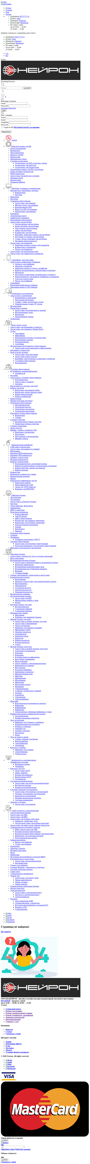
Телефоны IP (20, 373)
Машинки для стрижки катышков (28, 628)
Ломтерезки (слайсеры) (24, 672)
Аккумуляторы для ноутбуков (27, 224)
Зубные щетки (20, 754)
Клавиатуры (15, 472)
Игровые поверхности (19, 460)
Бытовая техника (18, 554)
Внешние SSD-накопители (21, 455)
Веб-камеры (15, 451)
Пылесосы (19, 638)
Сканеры (13, 535)
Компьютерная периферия (21, 445)
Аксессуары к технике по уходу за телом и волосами (31, 556)
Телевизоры (15, 319)
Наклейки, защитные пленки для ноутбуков (32, 235)
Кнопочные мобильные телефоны (24, 285)
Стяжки (18, 418)
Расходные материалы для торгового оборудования (35, 546)
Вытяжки (18, 571)
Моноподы (19, 272)
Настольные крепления (24, 300)
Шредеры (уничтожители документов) (25, 548)
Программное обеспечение (21, 220)
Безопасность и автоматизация (23, 760)
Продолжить (6, 132)
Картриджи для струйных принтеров (30, 523)
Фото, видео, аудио (19, 325)
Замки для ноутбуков (23, 230)
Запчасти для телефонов (24, 264)
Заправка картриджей (15, 1017)
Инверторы (14, 855)
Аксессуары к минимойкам (26, 624)
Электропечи (20, 697)
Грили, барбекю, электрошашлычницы (30, 663)
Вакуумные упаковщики (25, 659)
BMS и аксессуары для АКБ (26, 829)
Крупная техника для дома (21, 605)
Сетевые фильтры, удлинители (27, 903)
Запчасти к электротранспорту (27, 895)
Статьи (9, 1032)
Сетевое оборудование (20, 369)
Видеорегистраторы (23, 785)
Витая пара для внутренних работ (28, 392)
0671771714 (24, 16)
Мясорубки (19, 682)
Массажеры (19, 615)
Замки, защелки (21, 773)
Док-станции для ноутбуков (26, 228)
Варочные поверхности (24, 565)
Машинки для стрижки (24, 750)
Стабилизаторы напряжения (21, 874)
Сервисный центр (13, 1009)
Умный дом (15, 876)
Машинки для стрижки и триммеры (29, 722)
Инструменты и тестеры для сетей (24, 386)
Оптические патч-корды (24, 409)
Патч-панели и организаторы (26, 436)
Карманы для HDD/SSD (24, 489)
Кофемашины (20, 708)
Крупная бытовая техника (20, 596)
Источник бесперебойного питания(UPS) (31, 905)
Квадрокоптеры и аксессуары (22, 859)
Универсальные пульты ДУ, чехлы (28, 304)
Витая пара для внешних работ (27, 390)
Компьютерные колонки (20, 476)
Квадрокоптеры (21, 863)
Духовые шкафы (21, 573)
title (2, 1145)
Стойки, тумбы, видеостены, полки (29, 302)
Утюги (17, 645)
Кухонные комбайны (23, 670)
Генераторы (15, 846)
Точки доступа (16, 428)
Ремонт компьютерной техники (19, 1013)
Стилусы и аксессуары (24, 279)
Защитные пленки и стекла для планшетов (32, 245)
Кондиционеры (21, 584)
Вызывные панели (22, 764)
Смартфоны (15, 283)
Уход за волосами (17, 720)
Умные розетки (21, 884)
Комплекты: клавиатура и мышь (23, 474)
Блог (7, 12)
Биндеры (13, 504)
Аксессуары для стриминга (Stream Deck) (26, 329)
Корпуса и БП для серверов (26, 209)
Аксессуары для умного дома (26, 878)
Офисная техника (18, 495)
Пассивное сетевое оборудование (23, 413)
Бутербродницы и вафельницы (27, 657)
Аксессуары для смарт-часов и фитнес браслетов (29, 825)
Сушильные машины (23, 611)
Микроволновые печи (24, 674)
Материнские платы (18, 159)
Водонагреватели (22, 607)
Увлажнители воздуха (23, 592)
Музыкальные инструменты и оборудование (28, 346)
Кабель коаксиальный (23, 394)
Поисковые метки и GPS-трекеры (23, 287)
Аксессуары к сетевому (24, 382)
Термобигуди (20, 729)
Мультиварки (20, 680)
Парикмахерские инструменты (27, 724)
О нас (8, 1046)
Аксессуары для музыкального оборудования (33, 348)
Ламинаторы (15, 508)
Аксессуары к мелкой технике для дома (31, 621)
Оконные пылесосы (23, 632)
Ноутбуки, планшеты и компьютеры (25, 188)
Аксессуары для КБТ (23, 598)
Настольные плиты (22, 684)
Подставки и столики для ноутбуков (29, 237)
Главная (9, 10)
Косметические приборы (20, 594)
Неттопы (18, 195)
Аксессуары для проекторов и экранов (30, 310)
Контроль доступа (17, 769)
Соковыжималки (21, 689)
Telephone (5, 122)
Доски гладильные (22, 626)
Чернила (18, 531)
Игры (12, 853)
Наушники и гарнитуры (20, 350)
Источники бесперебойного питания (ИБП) (27, 857)
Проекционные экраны (24, 317)
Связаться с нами (13, 1034)
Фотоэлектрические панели (26, 838)
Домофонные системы (19, 762)
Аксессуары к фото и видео (26, 357)
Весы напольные (17, 558)
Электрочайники (22, 699)
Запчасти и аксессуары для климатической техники (35, 581)
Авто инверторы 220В (24, 901)
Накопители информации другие (23, 481)
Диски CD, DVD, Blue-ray (25, 487)
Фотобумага (20, 529)
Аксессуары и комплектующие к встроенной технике (36, 563)
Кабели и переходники (19, 462)
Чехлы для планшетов (24, 249)
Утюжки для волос (22, 731)
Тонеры (18, 527)
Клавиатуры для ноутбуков (26, 233)
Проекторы (19, 315)
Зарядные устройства (23, 266)
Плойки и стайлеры (23, 727)
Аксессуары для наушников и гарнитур (26, 327)
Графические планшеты (19, 218)
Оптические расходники (25, 411)
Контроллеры (15, 180)
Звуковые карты (16, 178)
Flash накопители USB (24, 485)
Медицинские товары (19, 613)
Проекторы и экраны (18, 308)
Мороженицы (20, 678)
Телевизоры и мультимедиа (22, 294)
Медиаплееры (15, 306)
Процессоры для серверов (25, 212)
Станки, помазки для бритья (26, 739)
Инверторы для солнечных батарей (29, 836)
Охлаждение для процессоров (27, 167)
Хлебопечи (19, 695)
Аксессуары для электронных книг (24, 251)
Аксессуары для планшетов (21, 243)
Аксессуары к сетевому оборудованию (25, 378)
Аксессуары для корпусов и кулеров (24, 176)
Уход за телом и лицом (19, 737)
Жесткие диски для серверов (26, 205)
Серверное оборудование (20, 201)
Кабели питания (21, 470)
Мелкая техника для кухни (21, 647)
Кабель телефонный (23, 396)
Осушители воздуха (23, 588)
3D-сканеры (15, 499)
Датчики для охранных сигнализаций (30, 794)
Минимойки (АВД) (22, 630)
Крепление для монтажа (24, 432)
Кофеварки (19, 705)
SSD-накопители (17, 153)
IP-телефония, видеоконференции (23, 371)
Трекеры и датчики (18, 802)
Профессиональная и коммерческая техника (27, 714)
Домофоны (19, 766)
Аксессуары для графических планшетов (26, 254)
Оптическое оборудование (20, 403)
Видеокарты (15, 151)
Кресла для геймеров (23, 842)
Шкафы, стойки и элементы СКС (23, 430)
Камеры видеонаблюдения (25, 787)
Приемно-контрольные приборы (28, 798)
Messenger (24, 23)
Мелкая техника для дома (20, 619)
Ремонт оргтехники (14, 1011)
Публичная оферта (14, 1044)
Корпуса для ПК (16, 155)
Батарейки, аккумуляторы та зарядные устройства (35, 359)
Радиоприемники (22, 342)
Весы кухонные (21, 661)
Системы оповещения (24, 800)
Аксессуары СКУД (22, 771)
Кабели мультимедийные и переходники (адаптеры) (36, 466)
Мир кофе (14, 701)
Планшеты (14, 214)
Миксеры (18, 676)
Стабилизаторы (21, 909)
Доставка (10, 1048)
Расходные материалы (19, 512)
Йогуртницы (20, 668)
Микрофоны (20, 336)
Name (3, 117)
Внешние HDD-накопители (21, 453)
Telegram (22, 21)
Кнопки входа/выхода (23, 775)
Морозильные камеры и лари (26, 600)
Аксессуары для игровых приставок (24, 819)
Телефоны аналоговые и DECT (27, 539)
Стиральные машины (23, 609)
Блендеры (19, 653)
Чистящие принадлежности (26, 241)
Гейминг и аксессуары (19, 457)
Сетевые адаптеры (17, 420)
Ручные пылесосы (22, 642)
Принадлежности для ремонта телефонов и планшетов (37, 277)
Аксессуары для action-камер (26, 354)
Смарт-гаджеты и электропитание (25, 811)
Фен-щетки (19, 733)
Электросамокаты (22, 897)
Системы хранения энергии (21, 869)
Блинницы (19, 655)
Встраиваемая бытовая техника (22, 560)
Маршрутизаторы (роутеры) (21, 401)
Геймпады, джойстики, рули (26, 821)
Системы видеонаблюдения (21, 781)
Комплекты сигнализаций (25, 796)
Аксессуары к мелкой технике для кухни (31, 649)
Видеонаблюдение (13, 1019)
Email (3, 103)
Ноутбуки (14, 199)
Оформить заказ (8, 1149)
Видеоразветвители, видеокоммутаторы (31, 464)
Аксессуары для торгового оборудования (31, 544)
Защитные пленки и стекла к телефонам (31, 268)
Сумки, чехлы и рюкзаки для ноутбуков (31, 239)
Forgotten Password (8, 108)
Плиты (18, 602)
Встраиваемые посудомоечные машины (31, 569)
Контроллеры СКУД (23, 777)
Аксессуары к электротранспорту (28, 893)
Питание (13, 899)
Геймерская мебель (17, 840)
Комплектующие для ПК (21, 146)
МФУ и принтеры (17, 510)
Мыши (13, 478)
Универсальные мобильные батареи (24, 886)
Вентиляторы (20, 579)
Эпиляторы (19, 745)
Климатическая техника (20, 577)
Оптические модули (23, 407)
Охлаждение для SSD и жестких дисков (31, 163)
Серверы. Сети (12, 1022)
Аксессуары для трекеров (25, 804)
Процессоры (15, 157)
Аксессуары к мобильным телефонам (25, 262)
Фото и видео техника (19, 352)
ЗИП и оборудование (23, 518)
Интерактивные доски (24, 312)
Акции (8, 14)
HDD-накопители (17, 174)
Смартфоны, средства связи (22, 260)
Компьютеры (20, 193)
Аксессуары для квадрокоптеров (28, 861)
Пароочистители (21, 636)
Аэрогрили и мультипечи (25, 651)
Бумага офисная (21, 514)
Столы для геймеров (23, 844)
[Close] (4, 1140)
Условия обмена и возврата (17, 1052)
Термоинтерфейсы (17, 182)
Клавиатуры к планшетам (25, 247)
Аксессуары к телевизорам (21, 296)
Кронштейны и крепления (25, 298)
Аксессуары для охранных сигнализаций (31, 792)
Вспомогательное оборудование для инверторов (34, 834)
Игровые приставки (18, 851)
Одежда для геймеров (19, 865)
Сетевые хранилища (18, 426)
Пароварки (19, 687)
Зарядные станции (17, 848)
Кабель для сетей (17, 388)
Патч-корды (19, 434)
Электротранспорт (17, 890)
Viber (18, 19)
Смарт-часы (15, 872)
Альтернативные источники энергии (25, 827)
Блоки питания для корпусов (21, 172)
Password (4, 106)
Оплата (9, 1050)
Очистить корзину (23, 1149)
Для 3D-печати (21, 516)
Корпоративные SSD (23, 207)
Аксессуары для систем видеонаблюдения (32, 783)
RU (7, 56)
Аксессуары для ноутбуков (21, 222)
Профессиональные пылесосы (27, 718)
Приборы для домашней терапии (28, 617)
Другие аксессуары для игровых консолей (32, 823)
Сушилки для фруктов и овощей (28, 691)
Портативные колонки (24, 340)
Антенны (18, 384)
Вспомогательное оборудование (28, 832)
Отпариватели (20, 634)
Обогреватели (20, 586)
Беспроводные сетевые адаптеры (28, 422)
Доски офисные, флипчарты (21, 506)
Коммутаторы (15, 399)
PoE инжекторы (21, 380)
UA (7, 54)
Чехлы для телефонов (23, 281)
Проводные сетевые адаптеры (27, 424)
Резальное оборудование (20, 533)
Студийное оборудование (25, 361)
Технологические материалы (26, 525)
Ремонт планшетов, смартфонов (19, 1015)
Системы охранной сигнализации (24, 790)
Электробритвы (21, 743)
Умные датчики (21, 882)
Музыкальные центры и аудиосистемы (30, 338)
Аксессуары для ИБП (18, 817)
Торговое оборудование (19, 542)
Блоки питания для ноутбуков (27, 226)
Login (4, 110)
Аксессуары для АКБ (18, 815)
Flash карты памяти (22, 483)
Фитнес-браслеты (17, 888)
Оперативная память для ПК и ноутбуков (26, 169)
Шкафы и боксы (21, 439)
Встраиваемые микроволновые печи (29, 567)
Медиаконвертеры (22, 405)
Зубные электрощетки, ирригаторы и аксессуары (30, 575)
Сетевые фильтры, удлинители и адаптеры (27, 867)
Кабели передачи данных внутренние (30, 468)
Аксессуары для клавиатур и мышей (24, 449)
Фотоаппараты (21, 363)
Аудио (12, 331)
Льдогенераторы (21, 716)
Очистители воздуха (23, 590)
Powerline (14, 375)
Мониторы (14, 197)
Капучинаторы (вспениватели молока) (30, 703)
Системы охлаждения (19, 161)
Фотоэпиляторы (21, 741)
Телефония (14, 537)
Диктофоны (19, 333)
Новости (9, 1030)
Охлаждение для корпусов (25, 165)
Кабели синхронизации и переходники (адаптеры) (35, 270)
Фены (17, 735)
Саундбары (19, 344)
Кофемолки (19, 710)
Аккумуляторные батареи (20, 813)
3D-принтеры (15, 497)
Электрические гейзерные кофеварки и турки (33, 712)
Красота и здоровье (18, 748)
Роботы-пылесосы (22, 640)
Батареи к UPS (21, 907)
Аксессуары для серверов (25, 203)
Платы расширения (18, 148)
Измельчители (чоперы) (24, 666)
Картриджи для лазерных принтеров (29, 521)
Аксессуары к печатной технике (23, 502)
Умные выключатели (23, 880)
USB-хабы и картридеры (20, 447)
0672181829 (6, 1001)
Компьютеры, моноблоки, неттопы (24, 191)
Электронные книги (18, 216)
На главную (6, 932)
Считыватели (20, 779)
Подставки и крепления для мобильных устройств (35, 275)
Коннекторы (20, 415)
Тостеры (18, 693)
